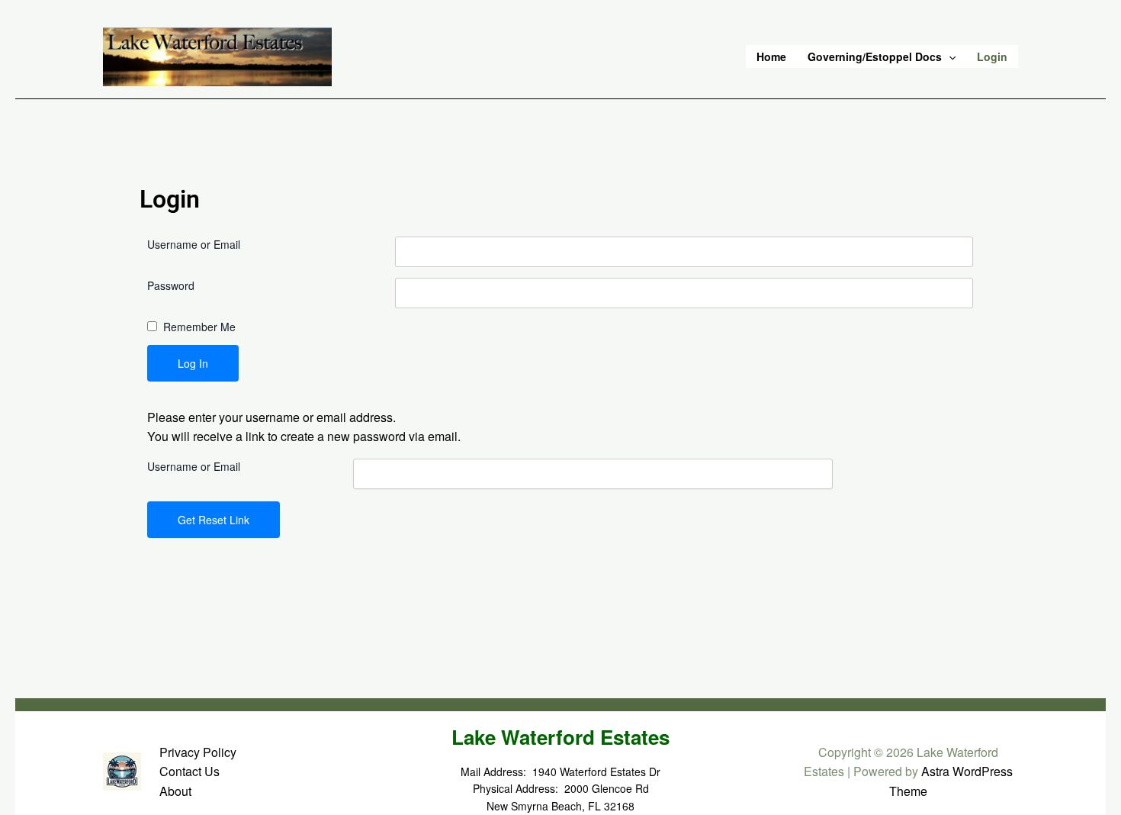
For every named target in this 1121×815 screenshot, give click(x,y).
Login (992, 56)
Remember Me (199, 326)
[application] (949, 56)
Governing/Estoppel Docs (875, 56)
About (175, 791)
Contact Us (189, 771)
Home (771, 56)
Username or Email (193, 244)
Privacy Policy (197, 752)
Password (170, 285)
